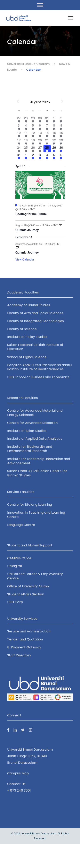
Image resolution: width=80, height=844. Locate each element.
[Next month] (62, 101)
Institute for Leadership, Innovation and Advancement (38, 461)
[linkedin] (15, 730)
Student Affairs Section (25, 594)
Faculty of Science (22, 329)
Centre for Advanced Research (32, 422)
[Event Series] (60, 225)
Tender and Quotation (25, 639)
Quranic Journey (27, 230)
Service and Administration (28, 631)
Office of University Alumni (28, 586)
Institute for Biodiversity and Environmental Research (29, 448)
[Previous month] (17, 101)
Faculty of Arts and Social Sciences (35, 313)
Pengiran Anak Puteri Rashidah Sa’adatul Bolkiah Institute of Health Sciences (39, 367)
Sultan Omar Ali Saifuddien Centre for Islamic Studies (37, 473)
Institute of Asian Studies (26, 430)
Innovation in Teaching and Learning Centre (36, 514)
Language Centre (21, 524)
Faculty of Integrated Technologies (35, 321)
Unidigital (14, 566)
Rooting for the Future (31, 214)
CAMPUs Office (19, 558)
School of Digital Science (27, 357)
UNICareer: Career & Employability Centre (35, 576)
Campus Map (18, 773)
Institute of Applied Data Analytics (34, 438)
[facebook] (8, 730)
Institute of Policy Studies (27, 336)
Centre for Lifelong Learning (29, 504)
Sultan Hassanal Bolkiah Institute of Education (35, 346)
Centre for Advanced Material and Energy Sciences (35, 412)
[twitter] (23, 730)
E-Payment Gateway (24, 647)
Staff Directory (19, 655)
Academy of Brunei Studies (28, 305)
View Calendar (24, 259)
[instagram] (30, 730)
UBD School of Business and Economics (38, 377)
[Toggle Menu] (40, 5)
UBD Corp (15, 602)
